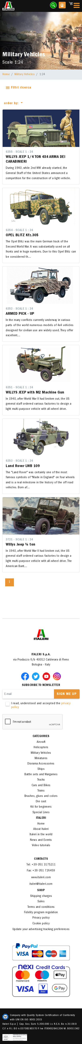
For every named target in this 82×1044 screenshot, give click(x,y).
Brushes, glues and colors (41, 796)
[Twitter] (36, 676)
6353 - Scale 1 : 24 (19, 461)
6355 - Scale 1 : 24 (19, 152)
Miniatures (41, 758)
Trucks (41, 780)
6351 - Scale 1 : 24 (19, 387)
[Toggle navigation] (77, 6)
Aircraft (41, 742)
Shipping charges (41, 896)
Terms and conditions (41, 907)
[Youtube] (47, 676)
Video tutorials (41, 845)
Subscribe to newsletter (41, 685)
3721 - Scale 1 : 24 (19, 539)
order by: (12, 103)
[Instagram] (57, 676)
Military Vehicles (25, 74)
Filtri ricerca (20, 88)
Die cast (41, 801)
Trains (41, 790)
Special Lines (41, 812)
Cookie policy (41, 923)
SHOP (41, 890)
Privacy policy (41, 918)
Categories (41, 736)
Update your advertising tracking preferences (41, 929)
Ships (41, 769)
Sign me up (67, 694)
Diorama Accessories (41, 763)
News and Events (41, 840)
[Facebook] (26, 676)
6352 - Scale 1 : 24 (19, 309)
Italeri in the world (41, 834)
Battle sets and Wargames (41, 774)
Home (6, 74)
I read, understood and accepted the (41, 705)
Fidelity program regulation (41, 912)
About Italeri (41, 829)
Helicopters (41, 747)
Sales (41, 901)
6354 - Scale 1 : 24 (19, 230)
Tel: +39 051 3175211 (41, 864)
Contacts (41, 859)
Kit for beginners (41, 807)
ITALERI (41, 818)
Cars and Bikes (41, 785)
